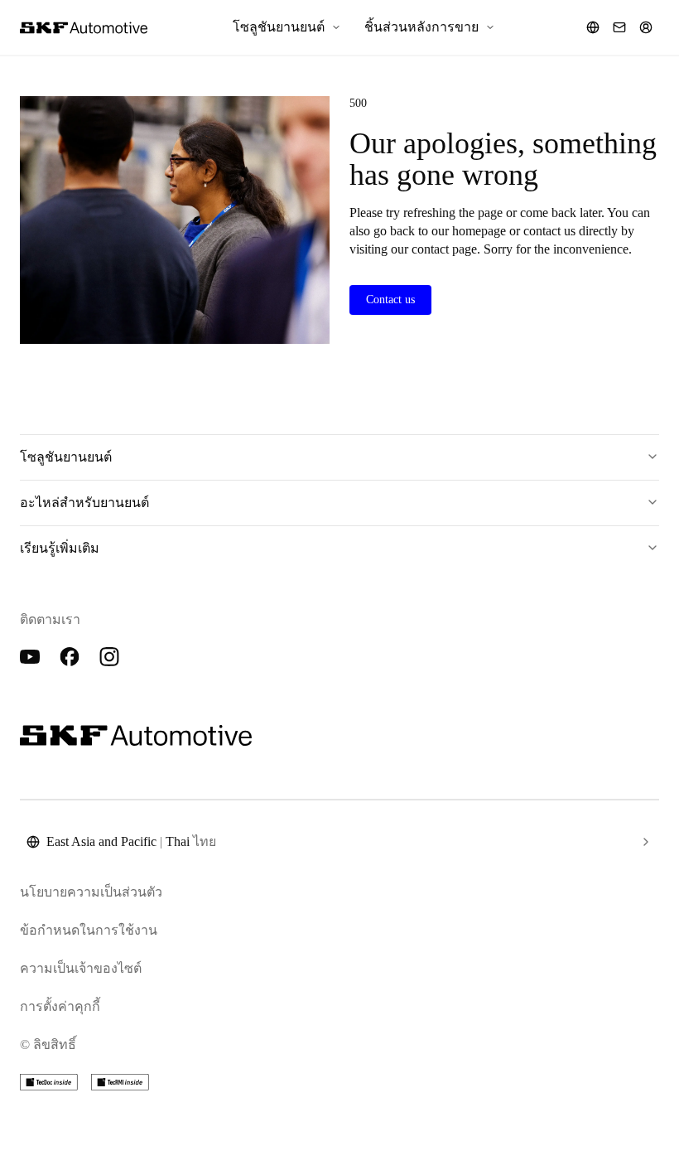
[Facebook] (69, 657)
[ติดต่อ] (619, 27)
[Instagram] (109, 657)
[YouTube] (30, 657)
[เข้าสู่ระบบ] (646, 27)
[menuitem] (287, 27)
